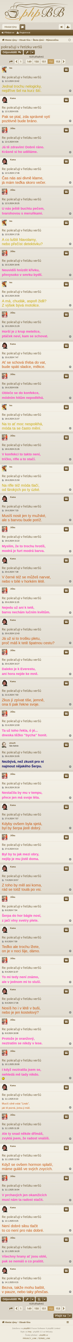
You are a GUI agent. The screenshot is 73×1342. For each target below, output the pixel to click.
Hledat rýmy (10, 27)
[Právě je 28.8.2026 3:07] (69, 40)
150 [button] (36, 61)
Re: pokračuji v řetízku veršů (21, 77)
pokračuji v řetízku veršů (21, 46)
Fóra (23, 28)
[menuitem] (29, 1338)
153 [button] (58, 61)
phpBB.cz (43, 1335)
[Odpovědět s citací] (66, 70)
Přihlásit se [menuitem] (62, 28)
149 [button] (29, 61)
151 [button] (44, 61)
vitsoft (12, 743)
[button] (11, 61)
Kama (13, 98)
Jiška (12, 128)
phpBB (27, 1328)
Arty (29, 1332)
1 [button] (21, 61)
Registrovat (25, 32)
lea (10, 68)
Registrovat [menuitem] (69, 28)
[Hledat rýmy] (36, 11)
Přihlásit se (9, 32)
